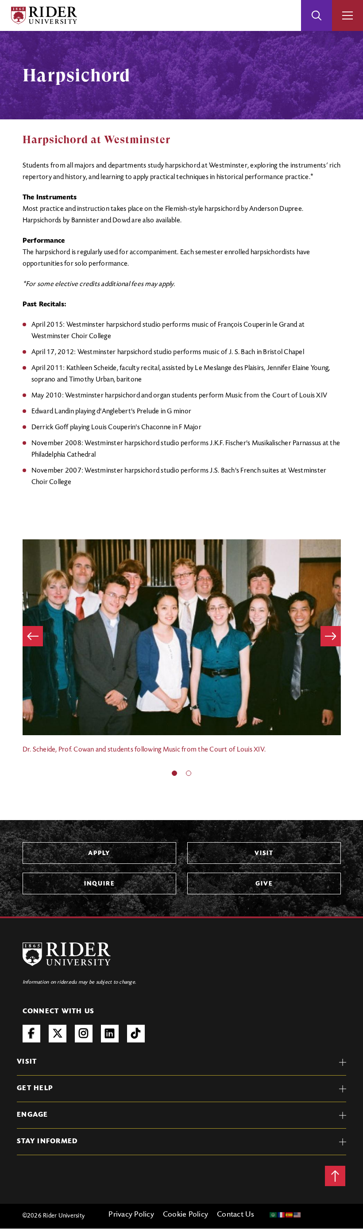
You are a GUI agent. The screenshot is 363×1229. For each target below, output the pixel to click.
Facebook (31, 1033)
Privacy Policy (131, 1215)
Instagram (84, 1033)
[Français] (282, 1215)
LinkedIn (110, 1033)
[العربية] (274, 1215)
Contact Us (236, 1215)
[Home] (44, 15)
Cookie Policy (185, 1215)
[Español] (289, 1215)
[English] (297, 1215)
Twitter (57, 1033)
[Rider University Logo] (67, 954)
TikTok (136, 1033)
